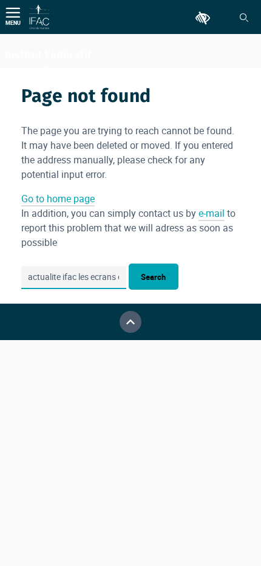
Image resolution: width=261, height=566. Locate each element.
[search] (73, 277)
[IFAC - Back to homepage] (39, 17)
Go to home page (58, 198)
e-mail (211, 213)
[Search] (244, 17)
